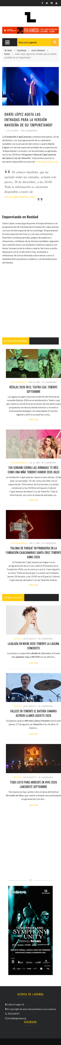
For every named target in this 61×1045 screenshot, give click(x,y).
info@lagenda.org (17, 1018)
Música (17, 639)
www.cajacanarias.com (46, 161)
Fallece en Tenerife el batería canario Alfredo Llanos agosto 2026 (33, 713)
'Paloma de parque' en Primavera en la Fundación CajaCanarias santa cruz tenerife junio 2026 (33, 552)
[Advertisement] (30, 300)
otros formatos (38, 50)
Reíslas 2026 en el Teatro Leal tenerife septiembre (33, 389)
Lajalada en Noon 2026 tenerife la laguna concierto (33, 645)
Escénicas (21, 50)
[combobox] (38, 42)
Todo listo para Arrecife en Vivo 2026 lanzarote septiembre (33, 784)
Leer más (33, 419)
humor (7, 54)
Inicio (9, 50)
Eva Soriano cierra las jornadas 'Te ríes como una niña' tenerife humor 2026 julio (33, 469)
